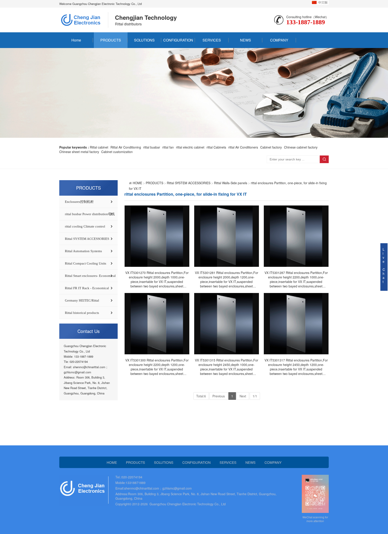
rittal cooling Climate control (85, 226)
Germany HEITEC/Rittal (82, 300)
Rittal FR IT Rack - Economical (87, 288)
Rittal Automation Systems (83, 251)
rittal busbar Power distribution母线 (90, 214)
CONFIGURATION (178, 40)
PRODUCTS (110, 40)
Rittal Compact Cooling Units (85, 263)
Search (324, 159)
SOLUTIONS (144, 40)
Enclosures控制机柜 (79, 202)
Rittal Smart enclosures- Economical (90, 276)
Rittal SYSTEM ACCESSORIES (87, 239)
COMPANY (279, 40)
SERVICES (212, 40)
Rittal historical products (82, 313)
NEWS (245, 40)
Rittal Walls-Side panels (230, 183)
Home (76, 40)
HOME (137, 183)
